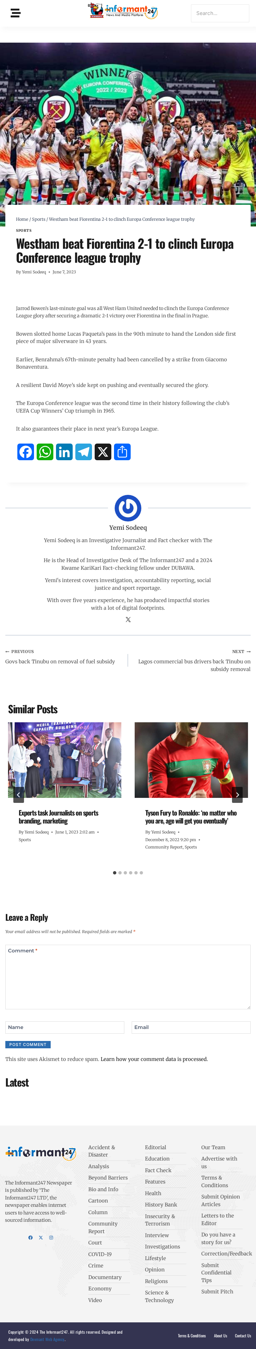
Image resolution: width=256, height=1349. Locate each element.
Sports (23, 230)
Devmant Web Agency (47, 1339)
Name (15, 1027)
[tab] (114, 872)
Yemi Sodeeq (34, 271)
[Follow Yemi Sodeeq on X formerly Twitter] (128, 620)
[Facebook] (30, 1237)
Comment (22, 950)
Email (141, 1027)
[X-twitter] (41, 1237)
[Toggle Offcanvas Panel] (16, 13)
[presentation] (64, 760)
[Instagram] (51, 1237)
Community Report (164, 846)
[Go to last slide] (18, 795)
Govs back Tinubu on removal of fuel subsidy (60, 657)
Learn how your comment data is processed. (154, 1059)
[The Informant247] (123, 12)
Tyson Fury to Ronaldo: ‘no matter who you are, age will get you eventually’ (191, 817)
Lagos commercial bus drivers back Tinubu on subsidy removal (194, 660)
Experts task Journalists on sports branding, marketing (58, 817)
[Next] (237, 795)
